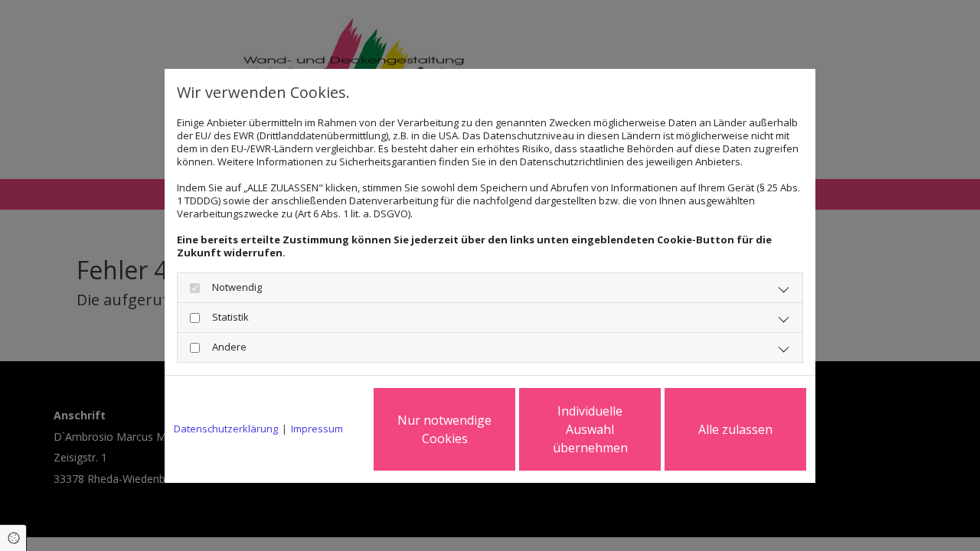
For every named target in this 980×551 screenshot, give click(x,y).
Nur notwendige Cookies (444, 429)
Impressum (317, 428)
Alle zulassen (735, 429)
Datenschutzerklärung (226, 428)
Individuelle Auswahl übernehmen (590, 429)
